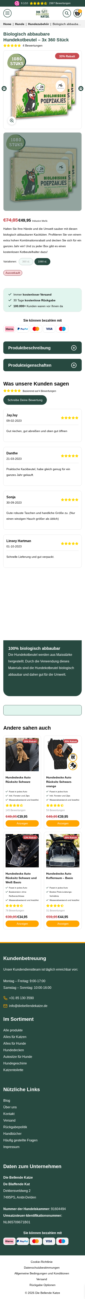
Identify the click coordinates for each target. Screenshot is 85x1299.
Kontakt (8, 1114)
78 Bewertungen (15, 910)
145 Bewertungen (16, 810)
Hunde (19, 24)
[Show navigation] (7, 13)
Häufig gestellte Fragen (20, 1140)
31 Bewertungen (55, 910)
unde (22, 1043)
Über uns (10, 1107)
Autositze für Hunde (17, 1056)
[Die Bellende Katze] (43, 13)
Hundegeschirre (15, 1063)
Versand (9, 1120)
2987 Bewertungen (46, 3)
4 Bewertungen (32, 45)
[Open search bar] (67, 13)
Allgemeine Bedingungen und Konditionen (41, 1273)
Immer (32, 294)
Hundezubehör (38, 24)
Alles (7, 1043)
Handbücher (12, 1133)
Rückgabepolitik (15, 1127)
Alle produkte (13, 1030)
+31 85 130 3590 (21, 998)
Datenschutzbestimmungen (42, 1267)
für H (15, 1043)
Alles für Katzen (14, 1037)
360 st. (26, 261)
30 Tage (34, 300)
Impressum (11, 1147)
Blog (6, 1100)
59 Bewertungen (55, 810)
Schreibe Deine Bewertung (25, 400)
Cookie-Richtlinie (42, 1261)
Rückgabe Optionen (42, 1285)
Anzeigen (22, 823)
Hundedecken (13, 1050)
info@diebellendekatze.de (28, 1006)
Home (7, 24)
